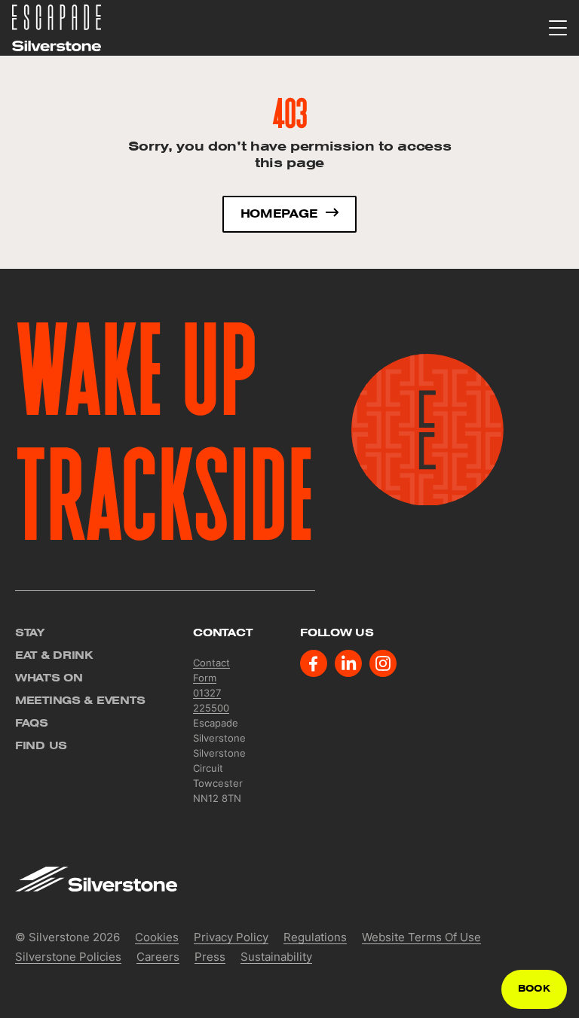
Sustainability (276, 956)
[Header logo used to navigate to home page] (56, 27)
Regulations (315, 937)
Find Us (41, 745)
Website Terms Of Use (421, 937)
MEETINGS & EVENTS (80, 700)
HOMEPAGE (278, 214)
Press (210, 956)
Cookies (157, 937)
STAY (29, 632)
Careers (157, 956)
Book (534, 988)
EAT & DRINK (54, 655)
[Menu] (558, 28)
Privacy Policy (231, 937)
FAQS (31, 723)
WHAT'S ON (48, 677)
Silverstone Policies (68, 956)
